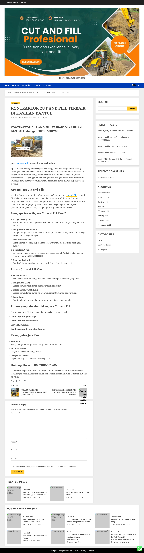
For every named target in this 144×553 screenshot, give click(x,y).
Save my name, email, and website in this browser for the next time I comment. (45, 466)
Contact (47, 85)
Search (103, 102)
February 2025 (103, 211)
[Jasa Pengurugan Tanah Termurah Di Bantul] (14, 520)
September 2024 (104, 225)
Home (7, 85)
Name (14, 442)
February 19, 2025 (119, 542)
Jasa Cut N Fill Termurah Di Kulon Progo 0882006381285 (35, 493)
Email (14, 450)
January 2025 (103, 216)
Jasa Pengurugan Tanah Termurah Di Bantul (115, 131)
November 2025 (104, 197)
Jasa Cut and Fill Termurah (24, 381)
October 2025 (103, 202)
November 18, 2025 (119, 524)
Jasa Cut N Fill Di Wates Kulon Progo (112, 146)
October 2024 (103, 220)
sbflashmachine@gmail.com (22, 118)
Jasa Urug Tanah (104, 245)
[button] (138, 85)
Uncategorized (104, 249)
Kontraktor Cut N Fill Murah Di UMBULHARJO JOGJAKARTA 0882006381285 (123, 536)
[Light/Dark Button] (134, 85)
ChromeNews (79, 550)
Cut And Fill (15, 103)
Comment (15, 413)
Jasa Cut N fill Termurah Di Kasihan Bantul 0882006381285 (78, 536)
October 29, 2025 (73, 497)
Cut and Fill (22, 163)
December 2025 (104, 193)
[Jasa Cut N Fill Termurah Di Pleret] (57, 493)
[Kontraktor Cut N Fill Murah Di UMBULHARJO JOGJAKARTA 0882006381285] (102, 537)
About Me (26, 85)
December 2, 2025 (30, 497)
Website (14, 458)
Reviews (37, 85)
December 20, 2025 (30, 524)
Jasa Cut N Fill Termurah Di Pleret (111, 153)
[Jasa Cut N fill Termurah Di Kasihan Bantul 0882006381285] (58, 537)
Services (15, 85)
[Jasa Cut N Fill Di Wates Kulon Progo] (102, 520)
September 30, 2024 (41, 118)
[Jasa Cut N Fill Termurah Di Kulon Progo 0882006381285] (14, 493)
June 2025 (102, 206)
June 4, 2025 (73, 542)
